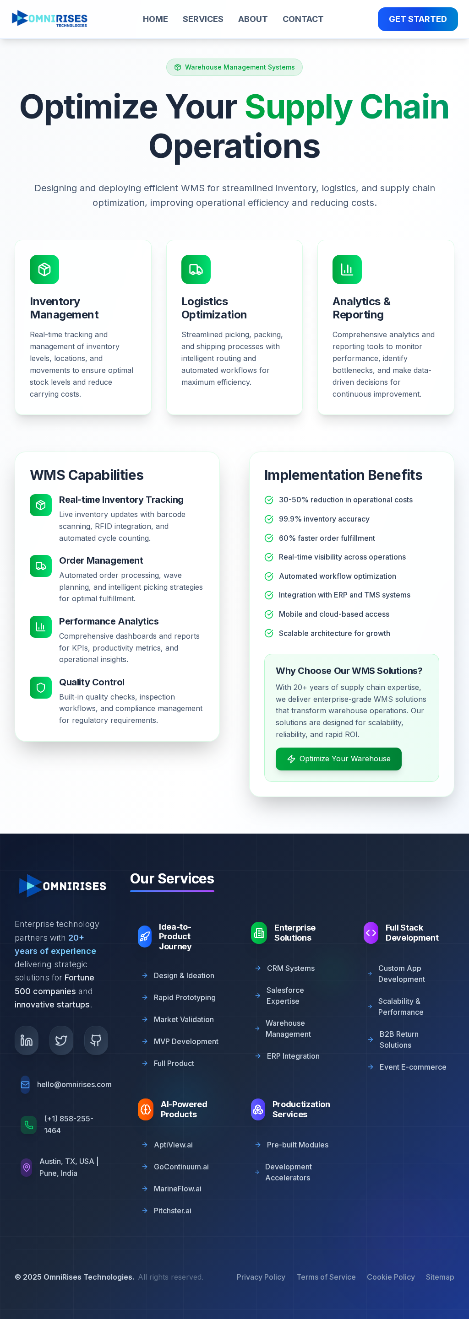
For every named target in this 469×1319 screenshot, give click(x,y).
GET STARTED (418, 19)
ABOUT (253, 19)
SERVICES (203, 19)
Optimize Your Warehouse (345, 758)
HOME (155, 19)
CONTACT (303, 19)
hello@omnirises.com (74, 1084)
